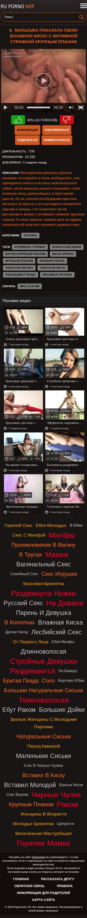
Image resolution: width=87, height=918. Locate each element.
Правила (65, 886)
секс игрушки (59, 574)
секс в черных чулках (43, 765)
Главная (21, 879)
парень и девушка (43, 612)
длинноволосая (43, 651)
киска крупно (63, 254)
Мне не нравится (67, 119)
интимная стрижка (29, 247)
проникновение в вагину (43, 545)
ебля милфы (63, 642)
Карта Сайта (43, 900)
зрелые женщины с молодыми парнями (43, 723)
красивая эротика (57, 274)
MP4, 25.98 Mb (29, 286)
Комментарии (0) (57, 140)
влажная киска (52, 261)
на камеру (67, 671)
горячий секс (18, 525)
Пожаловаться (57, 130)
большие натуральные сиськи (43, 690)
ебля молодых (51, 525)
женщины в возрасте (43, 814)
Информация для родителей (43, 893)
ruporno (17, 6)
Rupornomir (38, 857)
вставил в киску (43, 775)
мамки (56, 554)
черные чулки (56, 794)
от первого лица (30, 641)
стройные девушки (43, 661)
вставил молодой (30, 784)
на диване (65, 603)
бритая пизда (21, 680)
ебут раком (19, 709)
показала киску (52, 267)
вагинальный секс (43, 564)
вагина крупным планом (25, 254)
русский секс (23, 603)
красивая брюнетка (43, 583)
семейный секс (24, 574)
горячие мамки (43, 843)
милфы (62, 535)
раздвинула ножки (43, 593)
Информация (27, 130)
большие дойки (62, 709)
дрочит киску (16, 632)
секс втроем (17, 795)
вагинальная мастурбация (43, 833)
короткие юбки (71, 680)
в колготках (19, 622)
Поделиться (27, 140)
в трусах (30, 554)
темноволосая (44, 700)
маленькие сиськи (43, 755)
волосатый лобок (66, 247)
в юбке (76, 525)
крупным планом (19, 261)
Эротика (30, 235)
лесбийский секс (56, 632)
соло (48, 680)
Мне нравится (18, 119)
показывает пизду (20, 274)
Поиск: (9, 17)
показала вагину (19, 267)
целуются (65, 824)
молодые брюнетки (33, 823)
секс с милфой (28, 535)
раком (67, 804)
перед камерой (43, 746)
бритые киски (71, 785)
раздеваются (32, 671)
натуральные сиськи (43, 736)
